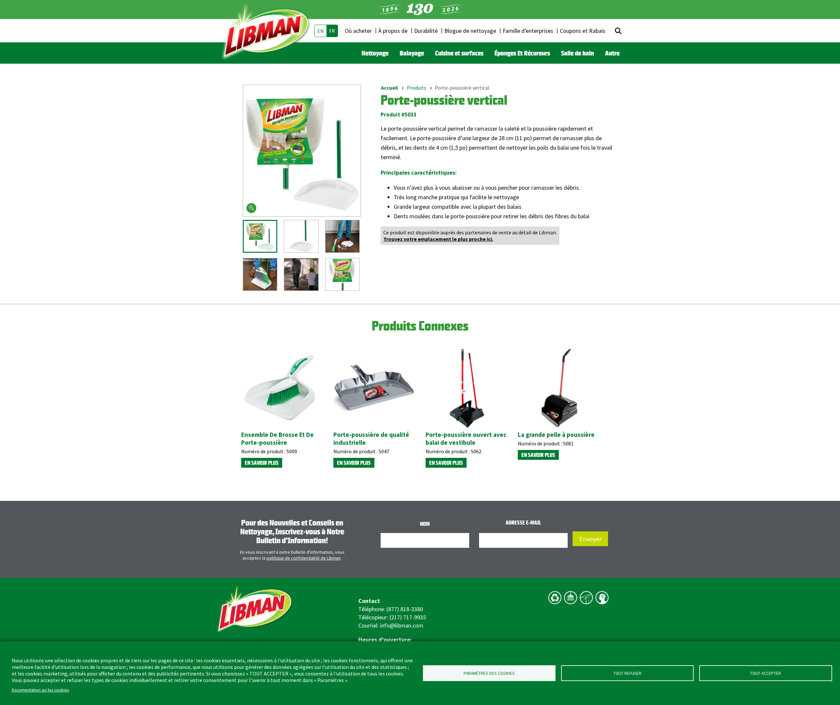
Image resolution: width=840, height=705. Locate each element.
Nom (425, 524)
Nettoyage (375, 53)
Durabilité (426, 30)
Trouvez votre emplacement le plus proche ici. (438, 239)
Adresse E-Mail (523, 522)
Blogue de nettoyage (470, 30)
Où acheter (358, 30)
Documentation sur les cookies (40, 690)
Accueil (389, 87)
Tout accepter (765, 673)
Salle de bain (577, 53)
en (320, 31)
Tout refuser (627, 673)
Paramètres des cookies (489, 673)
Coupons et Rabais (582, 30)
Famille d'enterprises (528, 30)
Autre (612, 53)
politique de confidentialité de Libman (303, 558)
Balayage (412, 53)
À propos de (393, 30)
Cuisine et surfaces (459, 53)
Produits (416, 87)
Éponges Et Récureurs (522, 53)
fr (332, 31)
